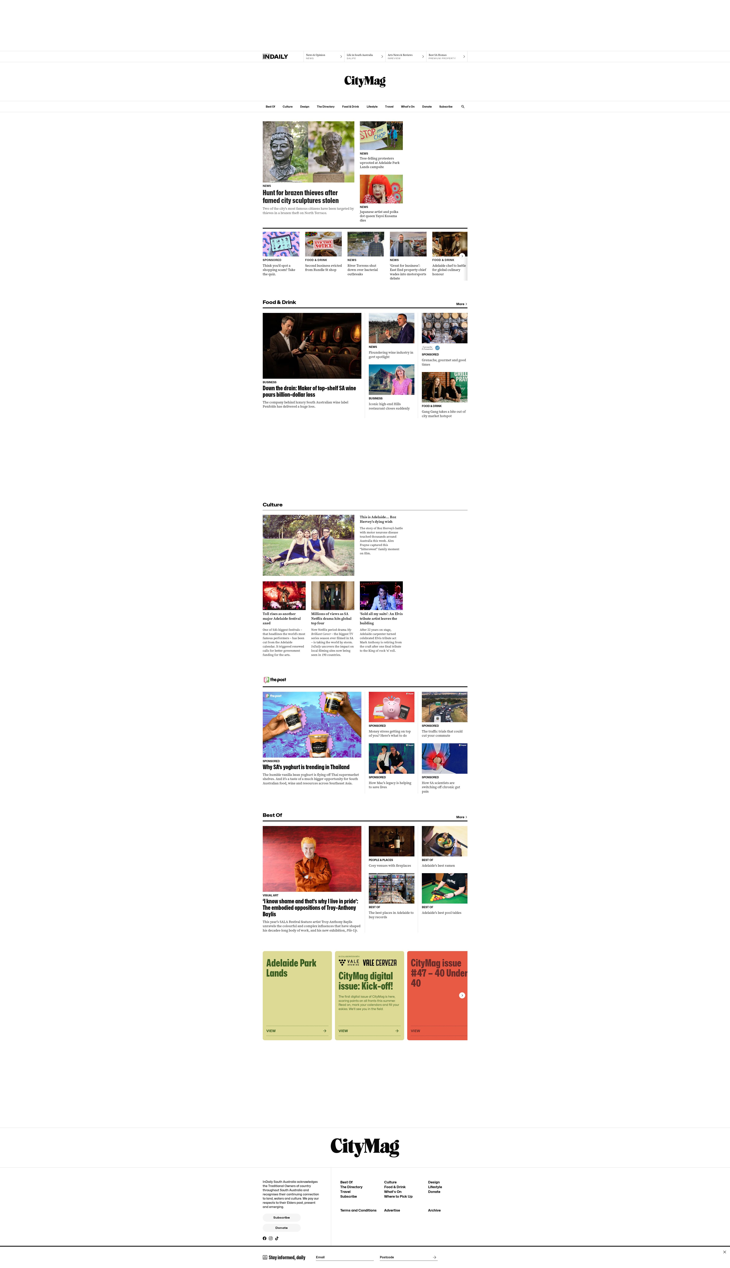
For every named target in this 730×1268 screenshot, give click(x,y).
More (460, 304)
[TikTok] (277, 1238)
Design (304, 106)
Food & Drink (350, 106)
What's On (408, 106)
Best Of (270, 106)
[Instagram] (271, 1238)
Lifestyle (372, 106)
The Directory (326, 106)
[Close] (724, 1252)
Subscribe (445, 106)
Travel (389, 106)
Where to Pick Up (398, 1196)
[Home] (283, 57)
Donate (427, 106)
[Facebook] (265, 1238)
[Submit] (434, 1257)
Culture (288, 106)
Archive (434, 1210)
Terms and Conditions (358, 1210)
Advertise (392, 1210)
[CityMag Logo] (365, 81)
